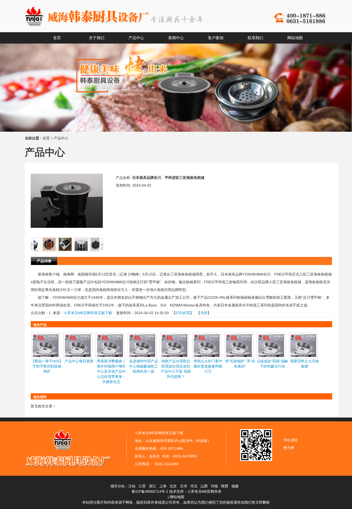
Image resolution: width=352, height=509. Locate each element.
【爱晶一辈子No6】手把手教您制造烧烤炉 (47, 366)
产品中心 (61, 138)
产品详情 (44, 261)
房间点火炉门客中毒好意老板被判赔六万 (208, 366)
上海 (162, 486)
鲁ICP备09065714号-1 (150, 491)
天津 (183, 486)
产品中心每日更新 (79, 361)
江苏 (142, 486)
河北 (193, 486)
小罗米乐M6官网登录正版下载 (88, 313)
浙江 (152, 486)
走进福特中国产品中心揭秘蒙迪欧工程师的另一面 (143, 366)
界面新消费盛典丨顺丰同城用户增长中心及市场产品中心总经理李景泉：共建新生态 (111, 371)
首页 (46, 138)
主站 (132, 486)
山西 (204, 486)
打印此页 (182, 313)
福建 (235, 486)
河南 (214, 486)
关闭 (203, 313)
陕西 (224, 486)
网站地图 (177, 497)
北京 (173, 486)
